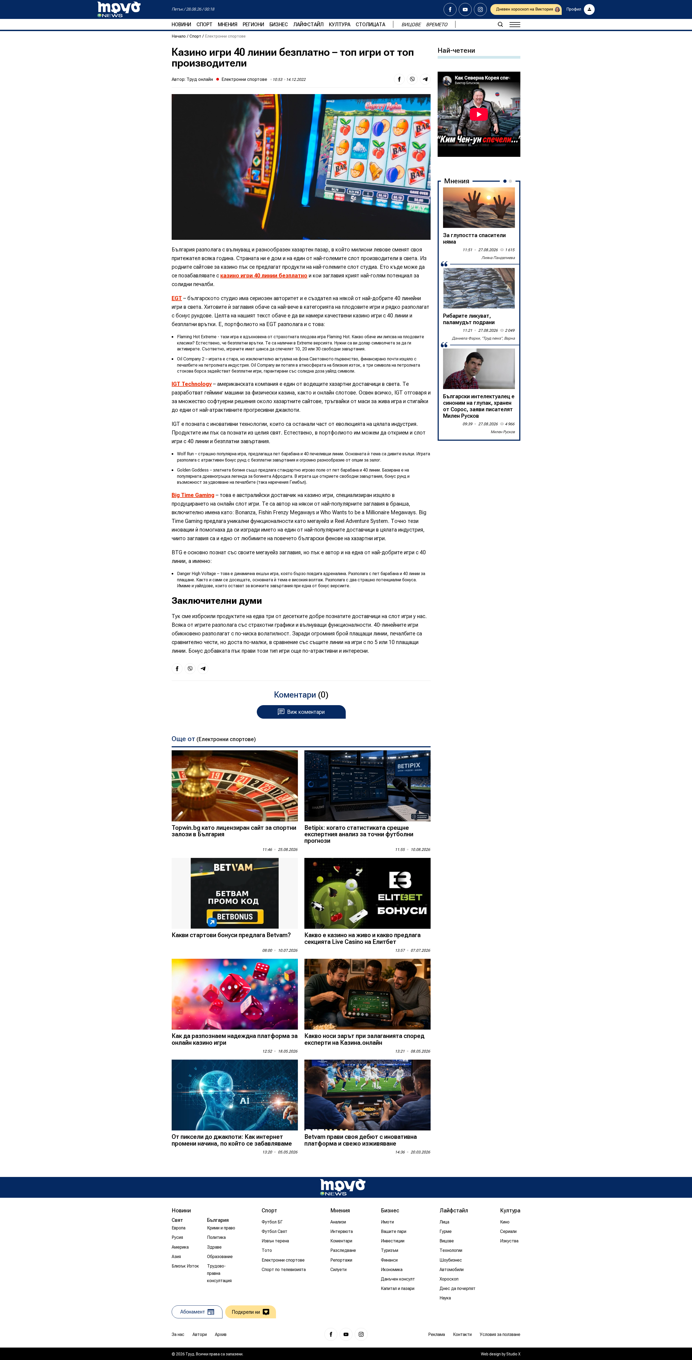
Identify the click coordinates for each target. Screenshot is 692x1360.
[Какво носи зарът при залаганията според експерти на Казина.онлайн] (367, 994)
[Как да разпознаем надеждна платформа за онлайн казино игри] (235, 994)
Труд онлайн (200, 79)
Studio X (513, 1354)
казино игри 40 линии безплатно (263, 275)
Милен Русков (503, 432)
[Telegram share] (425, 79)
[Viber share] (412, 79)
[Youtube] (465, 9)
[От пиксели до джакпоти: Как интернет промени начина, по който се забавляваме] (235, 1095)
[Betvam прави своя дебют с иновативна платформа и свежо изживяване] (367, 1095)
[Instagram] (480, 9)
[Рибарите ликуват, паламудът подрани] (479, 288)
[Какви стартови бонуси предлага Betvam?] (235, 893)
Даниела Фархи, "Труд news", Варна (483, 338)
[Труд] (342, 1187)
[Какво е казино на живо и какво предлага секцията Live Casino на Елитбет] (367, 893)
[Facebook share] (399, 79)
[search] (500, 24)
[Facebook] (450, 9)
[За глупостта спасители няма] (479, 207)
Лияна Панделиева (498, 258)
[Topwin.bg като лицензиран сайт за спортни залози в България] (235, 785)
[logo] (119, 9)
